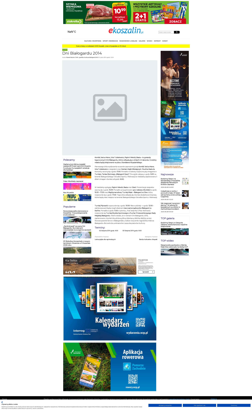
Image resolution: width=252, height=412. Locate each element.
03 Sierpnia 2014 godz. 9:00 (132, 210)
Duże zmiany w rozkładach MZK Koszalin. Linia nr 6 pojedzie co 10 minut (85, 25)
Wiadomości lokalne (128, 20)
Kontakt (213, 381)
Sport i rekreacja (110, 20)
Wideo (149, 20)
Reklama (214, 378)
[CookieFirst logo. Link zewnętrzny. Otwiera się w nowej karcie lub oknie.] (2, 402)
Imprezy (157, 20)
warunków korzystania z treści (179, 378)
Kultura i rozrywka (92, 20)
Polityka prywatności (218, 383)
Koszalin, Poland (78, 11)
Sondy (165, 20)
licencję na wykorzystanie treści (156, 380)
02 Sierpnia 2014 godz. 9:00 (108, 210)
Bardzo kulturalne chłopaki (148, 218)
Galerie (142, 20)
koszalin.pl (214, 386)
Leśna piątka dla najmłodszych (105, 218)
